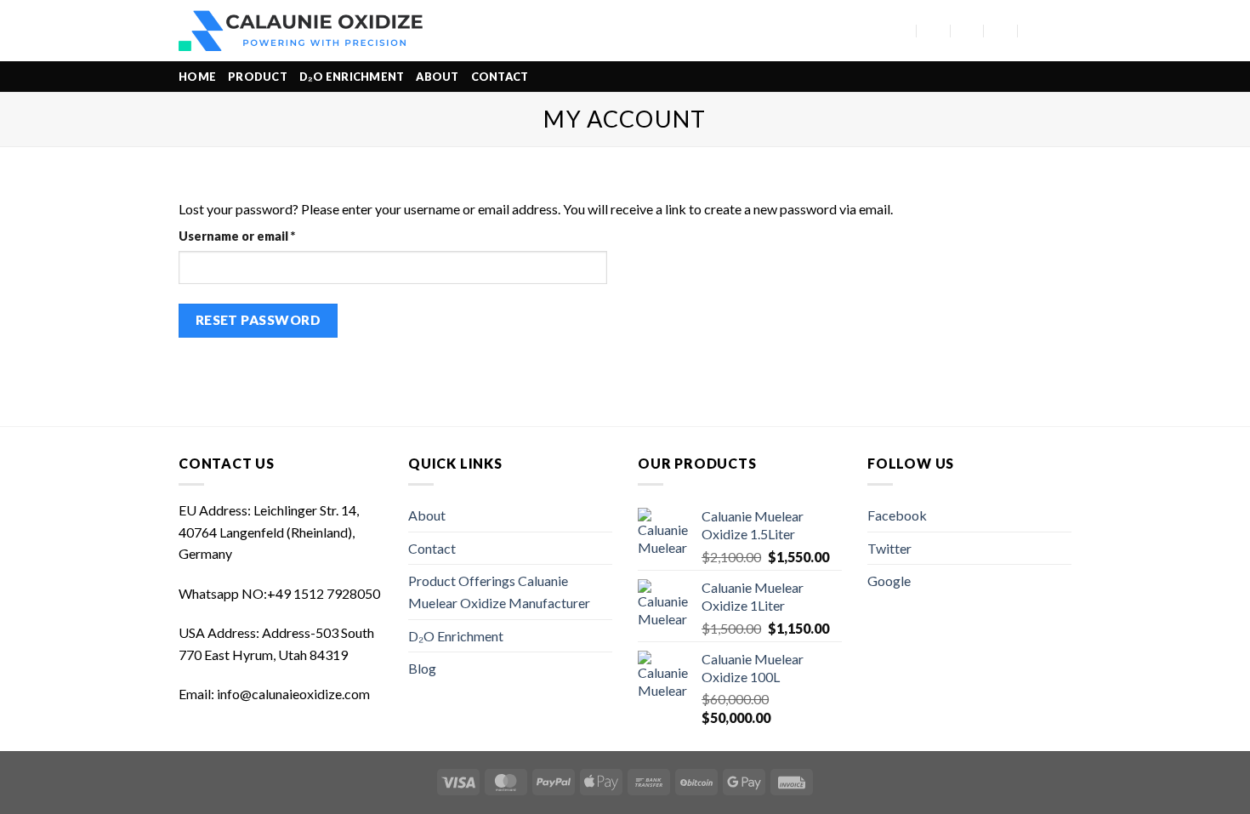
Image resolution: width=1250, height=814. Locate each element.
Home (197, 76)
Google (889, 580)
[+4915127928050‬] (1001, 30)
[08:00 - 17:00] (967, 30)
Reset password (258, 319)
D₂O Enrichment (352, 76)
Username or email (264, 235)
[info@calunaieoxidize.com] (934, 30)
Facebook (897, 515)
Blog (422, 668)
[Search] (874, 30)
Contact (500, 76)
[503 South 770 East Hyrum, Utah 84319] (900, 30)
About (437, 76)
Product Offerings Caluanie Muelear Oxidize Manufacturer (499, 591)
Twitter (889, 548)
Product (257, 76)
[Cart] (1062, 30)
